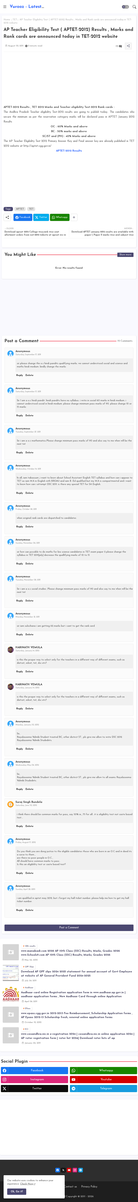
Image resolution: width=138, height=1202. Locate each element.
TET (15, 20)
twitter (37, 1088)
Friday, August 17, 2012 (26, 842)
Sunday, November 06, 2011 (28, 543)
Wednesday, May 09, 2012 (27, 765)
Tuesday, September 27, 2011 (28, 432)
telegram (106, 1088)
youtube (106, 1079)
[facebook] (57, 1170)
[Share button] (73, 217)
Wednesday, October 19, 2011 (28, 469)
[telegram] (80, 1170)
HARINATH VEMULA (28, 647)
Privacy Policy (89, 1186)
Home (7, 20)
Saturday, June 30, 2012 (26, 805)
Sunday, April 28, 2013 (25, 889)
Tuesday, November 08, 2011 (28, 580)
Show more (125, 255)
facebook (37, 1070)
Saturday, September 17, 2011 (28, 355)
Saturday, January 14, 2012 (27, 651)
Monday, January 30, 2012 (27, 725)
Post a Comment (69, 927)
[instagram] (75, 1170)
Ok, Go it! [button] (17, 1191)
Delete (29, 375)
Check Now (26, 1184)
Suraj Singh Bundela (28, 802)
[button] (125, 7)
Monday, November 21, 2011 (28, 617)
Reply (19, 375)
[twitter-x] (63, 1170)
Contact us (70, 1186)
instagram (37, 1079)
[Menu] (5, 6)
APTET (20, 209)
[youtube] (69, 1170)
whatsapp (106, 1070)
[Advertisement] (69, 79)
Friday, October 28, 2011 (26, 509)
